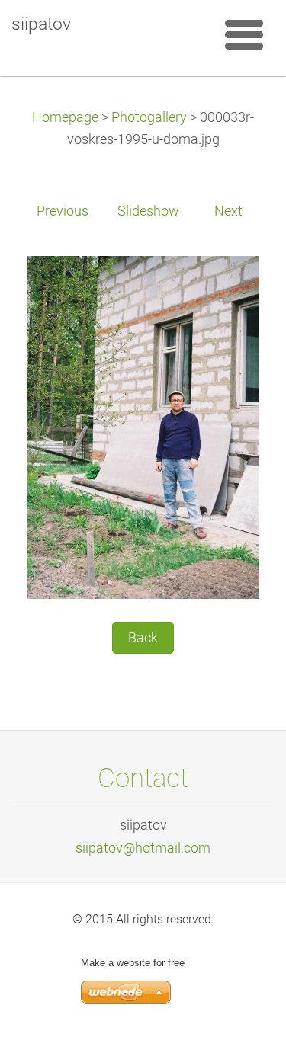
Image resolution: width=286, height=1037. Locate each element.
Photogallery (149, 117)
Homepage (65, 117)
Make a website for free (133, 962)
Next (228, 211)
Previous (62, 211)
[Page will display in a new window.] (143, 426)
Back (143, 637)
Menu (244, 34)
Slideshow (148, 211)
